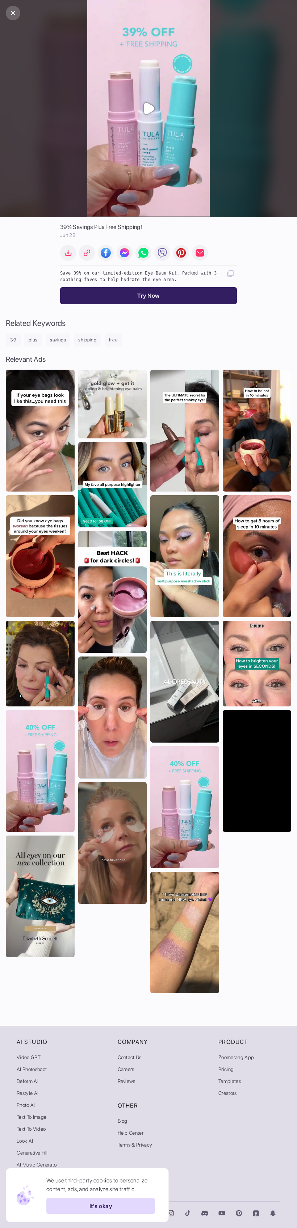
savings (58, 340)
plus (33, 340)
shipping (87, 340)
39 (13, 340)
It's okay (100, 1206)
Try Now (148, 295)
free (113, 340)
